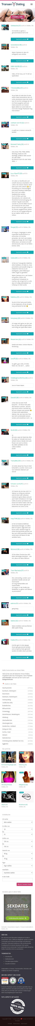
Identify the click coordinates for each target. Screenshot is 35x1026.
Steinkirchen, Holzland (17, 726)
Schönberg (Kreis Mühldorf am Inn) (17, 741)
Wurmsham (17, 694)
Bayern (17, 927)
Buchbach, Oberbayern (17, 691)
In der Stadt (5, 877)
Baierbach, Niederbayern (17, 697)
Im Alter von (6, 826)
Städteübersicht (9, 959)
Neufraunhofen (17, 688)
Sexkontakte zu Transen (7, 968)
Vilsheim (17, 735)
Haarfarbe (5, 869)
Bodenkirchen (17, 705)
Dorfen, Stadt (17, 732)
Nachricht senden (21, 39)
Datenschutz (16, 1023)
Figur (3, 862)
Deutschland (11, 927)
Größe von (5, 838)
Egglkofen (17, 744)
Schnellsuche (8, 956)
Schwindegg (17, 711)
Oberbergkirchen (17, 723)
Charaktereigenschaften (11, 961)
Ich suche (5, 819)
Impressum (24, 1023)
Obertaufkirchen (17, 720)
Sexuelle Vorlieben (10, 964)
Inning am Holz (17, 729)
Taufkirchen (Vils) (17, 702)
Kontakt (10, 1023)
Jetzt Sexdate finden (25, 884)
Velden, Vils (30, 26)
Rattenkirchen (17, 738)
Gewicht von (6, 850)
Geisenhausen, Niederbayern (17, 714)
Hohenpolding (17, 700)
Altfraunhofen (17, 708)
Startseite (4, 927)
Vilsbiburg (17, 717)
